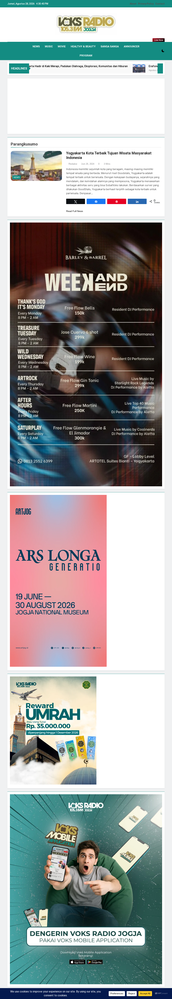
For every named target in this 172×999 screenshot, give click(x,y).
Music (49, 46)
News (36, 46)
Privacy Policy (146, 3)
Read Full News (74, 211)
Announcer (131, 46)
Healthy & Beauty (83, 46)
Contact (160, 3)
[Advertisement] (86, 106)
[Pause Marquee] (160, 68)
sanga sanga (110, 46)
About (133, 3)
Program (86, 55)
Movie (62, 46)
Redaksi (73, 163)
